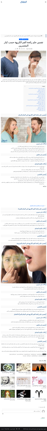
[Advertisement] (23, 19)
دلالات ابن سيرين (41, 89)
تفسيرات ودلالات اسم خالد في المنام (24, 372)
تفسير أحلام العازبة (33, 354)
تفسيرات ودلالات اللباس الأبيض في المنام (23, 385)
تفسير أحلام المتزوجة (27, 354)
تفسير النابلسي (41, 92)
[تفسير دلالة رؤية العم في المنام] (39, 367)
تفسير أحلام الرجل (39, 354)
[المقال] (23, 2)
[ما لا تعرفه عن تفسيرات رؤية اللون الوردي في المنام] (39, 381)
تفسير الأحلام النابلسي (34, 355)
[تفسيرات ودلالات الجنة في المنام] (8, 394)
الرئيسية (39, 35)
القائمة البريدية (12, 428)
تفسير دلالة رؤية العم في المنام (41, 372)
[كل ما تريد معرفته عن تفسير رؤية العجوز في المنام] (8, 381)
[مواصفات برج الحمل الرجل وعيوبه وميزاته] (39, 394)
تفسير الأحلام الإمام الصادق (42, 355)
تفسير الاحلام (30, 35)
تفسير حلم (24, 355)
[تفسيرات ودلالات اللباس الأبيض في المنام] (23, 381)
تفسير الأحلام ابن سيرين (20, 354)
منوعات (35, 35)
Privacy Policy (7, 428)
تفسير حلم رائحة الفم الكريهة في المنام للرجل (36, 88)
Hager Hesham (28, 48)
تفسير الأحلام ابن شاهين (13, 354)
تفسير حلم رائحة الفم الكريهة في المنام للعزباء (36, 94)
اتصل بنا (2, 428)
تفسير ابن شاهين (41, 90)
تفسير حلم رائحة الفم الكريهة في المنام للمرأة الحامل (35, 105)
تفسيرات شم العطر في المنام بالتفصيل (37, 205)
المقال (38, 428)
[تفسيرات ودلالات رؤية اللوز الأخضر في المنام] (8, 367)
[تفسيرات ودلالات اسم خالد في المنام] (23, 367)
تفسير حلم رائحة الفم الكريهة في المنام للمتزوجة (36, 99)
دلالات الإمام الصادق (40, 91)
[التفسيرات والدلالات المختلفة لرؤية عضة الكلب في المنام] (23, 394)
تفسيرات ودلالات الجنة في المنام (9, 398)
